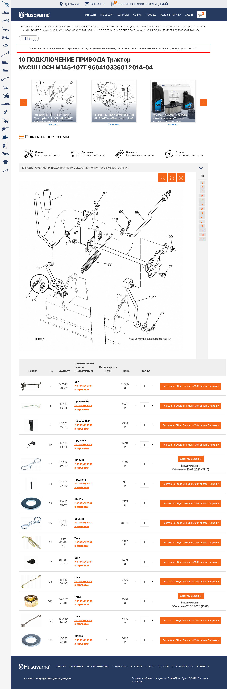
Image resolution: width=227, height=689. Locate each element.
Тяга (77, 538)
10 (202, 195)
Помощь (151, 15)
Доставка (72, 4)
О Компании (120, 666)
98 (202, 226)
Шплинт (79, 460)
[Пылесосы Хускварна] (5, 145)
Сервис (137, 15)
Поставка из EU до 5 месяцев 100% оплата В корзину (191, 386)
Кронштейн (81, 402)
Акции (189, 15)
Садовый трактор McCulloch (144, 26)
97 (202, 221)
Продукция (106, 15)
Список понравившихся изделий (141, 3)
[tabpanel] (54, 103)
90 (202, 213)
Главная (61, 666)
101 (202, 234)
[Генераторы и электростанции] (5, 120)
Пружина (80, 441)
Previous (23, 102)
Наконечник (82, 421)
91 (202, 217)
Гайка (78, 597)
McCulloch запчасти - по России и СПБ (98, 26)
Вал (76, 382)
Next (203, 102)
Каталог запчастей (59, 26)
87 (202, 200)
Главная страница (32, 26)
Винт (77, 558)
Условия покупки (170, 15)
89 (202, 208)
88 (202, 204)
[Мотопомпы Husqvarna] (5, 137)
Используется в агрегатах (83, 388)
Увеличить (54, 124)
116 (202, 239)
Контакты (98, 4)
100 (202, 230)
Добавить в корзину (190, 459)
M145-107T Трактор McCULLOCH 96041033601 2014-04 (59, 30)
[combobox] (113, 167)
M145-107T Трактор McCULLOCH (185, 26)
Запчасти (90, 15)
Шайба (78, 499)
